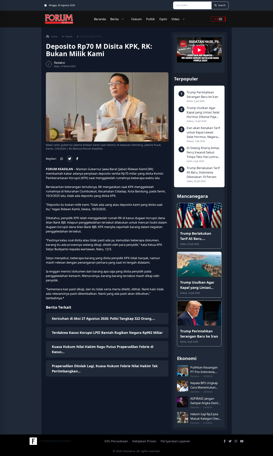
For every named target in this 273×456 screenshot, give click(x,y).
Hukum (136, 19)
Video (175, 19)
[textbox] (107, 233)
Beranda (100, 19)
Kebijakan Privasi (144, 441)
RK (150, 169)
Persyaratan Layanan (175, 441)
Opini (163, 19)
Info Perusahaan (116, 441)
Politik (150, 19)
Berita (114, 19)
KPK (113, 196)
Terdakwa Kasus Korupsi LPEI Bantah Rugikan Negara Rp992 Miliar (107, 332)
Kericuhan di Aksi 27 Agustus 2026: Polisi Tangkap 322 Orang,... (103, 318)
